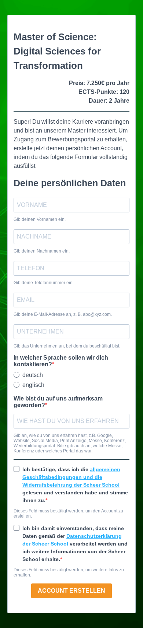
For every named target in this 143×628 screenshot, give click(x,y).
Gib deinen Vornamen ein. (40, 219)
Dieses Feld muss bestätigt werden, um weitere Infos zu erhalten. (69, 572)
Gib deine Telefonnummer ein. (44, 282)
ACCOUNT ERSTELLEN (71, 591)
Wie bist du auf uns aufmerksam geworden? (58, 401)
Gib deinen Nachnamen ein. (42, 251)
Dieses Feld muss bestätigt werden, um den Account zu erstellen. (68, 513)
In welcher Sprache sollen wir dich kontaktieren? (61, 360)
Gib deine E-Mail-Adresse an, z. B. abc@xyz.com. (63, 314)
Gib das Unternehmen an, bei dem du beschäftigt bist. (67, 346)
